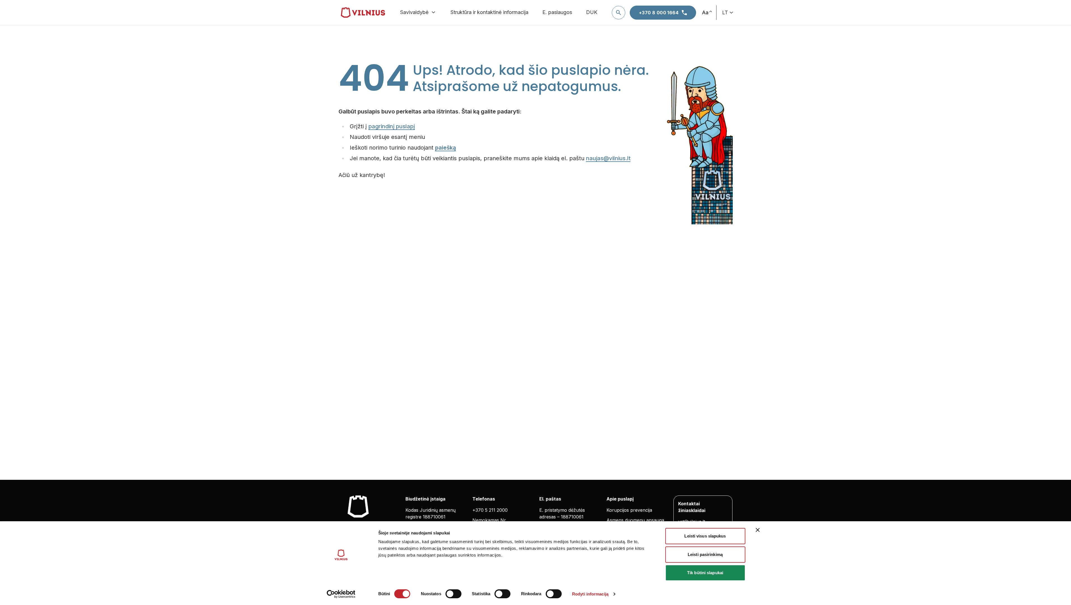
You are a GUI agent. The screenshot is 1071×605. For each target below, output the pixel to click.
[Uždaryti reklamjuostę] (758, 530)
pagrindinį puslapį (391, 126)
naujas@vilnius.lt (608, 158)
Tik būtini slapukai (705, 572)
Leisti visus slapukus (705, 536)
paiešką (445, 147)
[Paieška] (618, 12)
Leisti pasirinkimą (705, 554)
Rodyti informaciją (590, 594)
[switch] (453, 593)
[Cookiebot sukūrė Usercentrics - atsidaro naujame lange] (340, 594)
